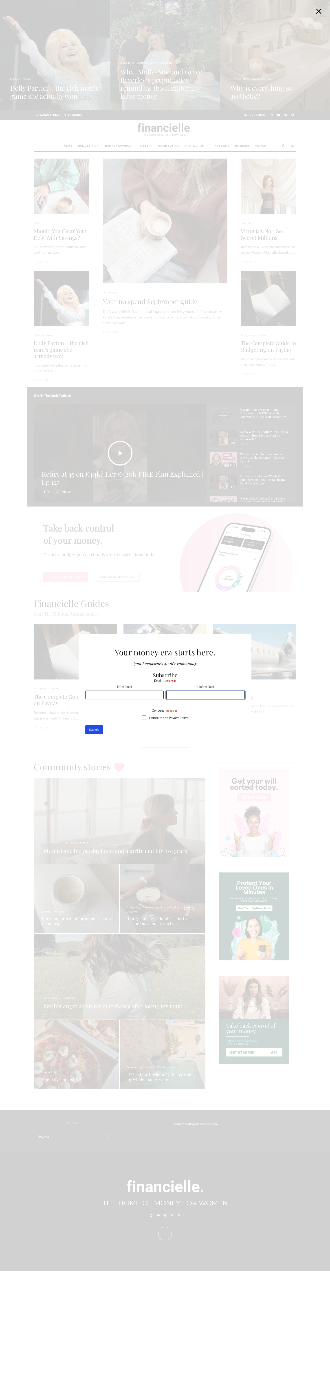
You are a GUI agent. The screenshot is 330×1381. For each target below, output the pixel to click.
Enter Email (124, 686)
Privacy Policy (178, 717)
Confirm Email (205, 686)
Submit (94, 729)
